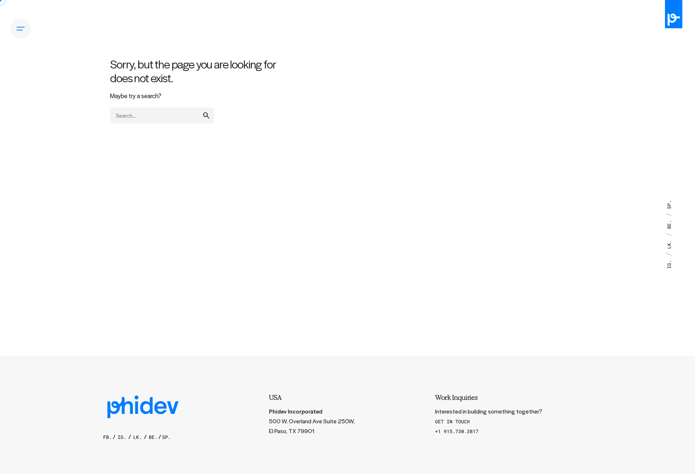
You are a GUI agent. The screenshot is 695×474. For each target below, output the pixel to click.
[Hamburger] (20, 28)
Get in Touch (452, 421)
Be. (669, 223)
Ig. (669, 263)
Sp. (669, 204)
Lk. (669, 243)
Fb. (107, 437)
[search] (206, 115)
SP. (166, 437)
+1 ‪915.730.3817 (457, 431)
